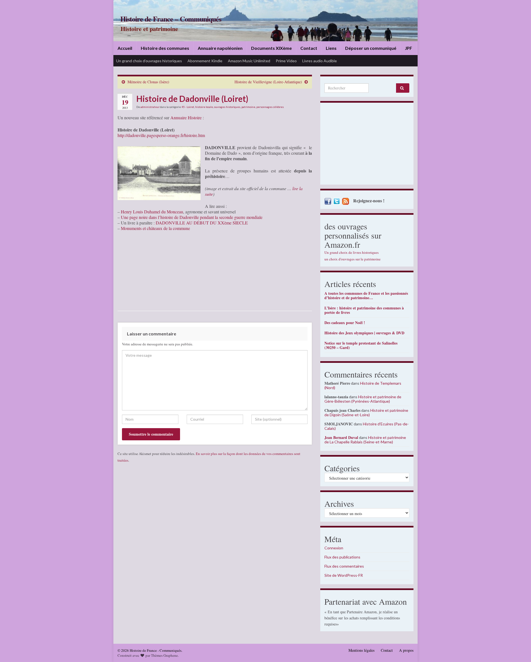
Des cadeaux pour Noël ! (344, 322)
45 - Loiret (187, 106)
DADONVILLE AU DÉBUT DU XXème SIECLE (202, 223)
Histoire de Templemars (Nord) (362, 385)
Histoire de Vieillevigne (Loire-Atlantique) (268, 81)
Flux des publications (342, 557)
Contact (308, 48)
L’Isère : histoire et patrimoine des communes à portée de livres (364, 310)
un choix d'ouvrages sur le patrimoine (352, 259)
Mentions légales (361, 650)
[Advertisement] (366, 145)
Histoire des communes (165, 48)
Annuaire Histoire (186, 117)
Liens (331, 48)
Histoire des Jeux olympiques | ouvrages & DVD (364, 333)
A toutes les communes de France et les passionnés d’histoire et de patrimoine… (366, 295)
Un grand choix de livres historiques (351, 252)
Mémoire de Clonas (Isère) (148, 81)
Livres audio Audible (319, 60)
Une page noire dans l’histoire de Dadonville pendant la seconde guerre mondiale (191, 217)
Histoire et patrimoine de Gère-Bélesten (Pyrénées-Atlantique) (362, 399)
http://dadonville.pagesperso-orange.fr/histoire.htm (161, 135)
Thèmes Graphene (164, 655)
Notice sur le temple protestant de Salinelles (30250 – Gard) (360, 345)
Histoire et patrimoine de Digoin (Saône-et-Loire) (366, 412)
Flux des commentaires (344, 566)
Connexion (333, 547)
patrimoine (248, 106)
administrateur (150, 106)
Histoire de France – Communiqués (170, 19)
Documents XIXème (271, 48)
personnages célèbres (270, 106)
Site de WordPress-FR (343, 575)
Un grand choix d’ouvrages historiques (149, 60)
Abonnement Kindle (205, 60)
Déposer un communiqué (370, 48)
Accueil (125, 48)
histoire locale (204, 106)
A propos (406, 650)
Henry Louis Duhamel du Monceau (152, 211)
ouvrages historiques (227, 106)
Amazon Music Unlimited (249, 60)
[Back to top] (518, 649)
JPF (408, 48)
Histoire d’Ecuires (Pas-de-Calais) (366, 426)
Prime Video (286, 60)
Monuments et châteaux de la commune (155, 228)
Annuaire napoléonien (220, 48)
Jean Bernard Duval (341, 437)
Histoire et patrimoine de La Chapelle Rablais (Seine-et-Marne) (365, 439)
